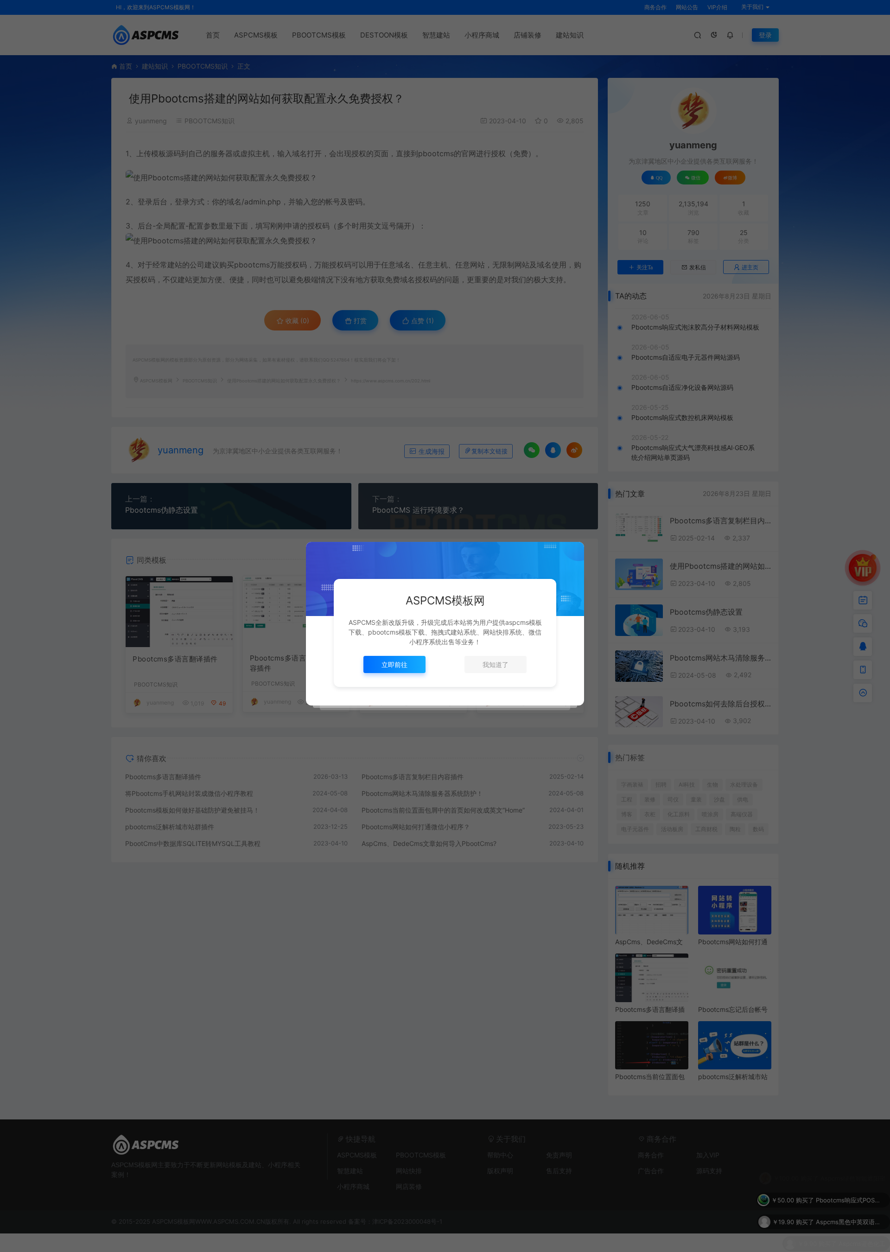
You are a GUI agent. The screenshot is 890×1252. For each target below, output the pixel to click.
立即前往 (394, 664)
